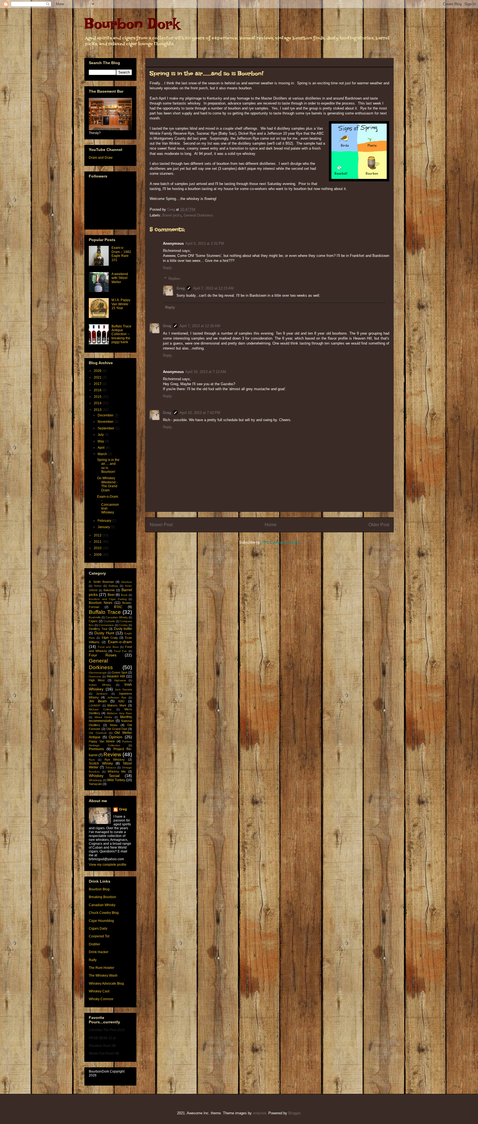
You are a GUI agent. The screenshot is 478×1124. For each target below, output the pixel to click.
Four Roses (102, 655)
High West (97, 680)
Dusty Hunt (104, 633)
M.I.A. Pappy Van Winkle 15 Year (120, 304)
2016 (98, 390)
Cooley (123, 625)
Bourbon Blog (99, 889)
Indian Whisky (100, 684)
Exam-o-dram (120, 642)
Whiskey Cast (99, 991)
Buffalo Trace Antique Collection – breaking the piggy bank (121, 334)
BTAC (118, 607)
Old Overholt (97, 732)
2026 (98, 371)
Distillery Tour (98, 628)
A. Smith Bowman (101, 581)
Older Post (378, 524)
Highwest (120, 680)
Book (124, 594)
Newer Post (161, 524)
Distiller (94, 944)
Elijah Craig (110, 637)
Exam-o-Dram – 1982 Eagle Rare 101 (121, 254)
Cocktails (109, 621)
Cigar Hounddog (101, 921)
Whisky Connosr (101, 999)
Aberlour (126, 581)
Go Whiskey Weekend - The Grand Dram (107, 484)
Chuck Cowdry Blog (104, 913)
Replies (174, 279)
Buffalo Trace (105, 612)
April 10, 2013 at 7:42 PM (200, 413)
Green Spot (119, 672)
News (114, 725)
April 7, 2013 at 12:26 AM (200, 326)
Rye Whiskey (115, 759)
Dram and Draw (101, 158)
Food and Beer (108, 646)
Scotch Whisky (101, 763)
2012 (98, 535)
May (101, 441)
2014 (98, 403)
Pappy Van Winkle (102, 741)
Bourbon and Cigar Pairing (108, 599)
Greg (180, 288)
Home (271, 524)
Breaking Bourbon (102, 897)
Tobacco (110, 767)
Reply (167, 268)
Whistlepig (95, 780)
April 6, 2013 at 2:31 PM (204, 243)
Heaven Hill (116, 676)
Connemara (106, 625)
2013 (98, 410)
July (101, 435)
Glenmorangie (98, 672)
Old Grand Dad (116, 729)
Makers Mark (116, 705)
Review (112, 754)
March (103, 454)
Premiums (96, 749)
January (104, 527)
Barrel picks (171, 215)
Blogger (294, 1113)
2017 (98, 384)
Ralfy (93, 960)
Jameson (102, 693)
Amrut (98, 585)
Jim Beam (98, 701)
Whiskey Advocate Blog (106, 983)
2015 (98, 397)
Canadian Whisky (117, 617)
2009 (98, 555)
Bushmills (95, 617)
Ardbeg (113, 585)
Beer (111, 595)
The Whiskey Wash (103, 975)
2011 (98, 542)
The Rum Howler (101, 968)
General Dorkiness (198, 215)
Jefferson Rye (116, 697)
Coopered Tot (99, 936)
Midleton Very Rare (119, 713)
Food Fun (120, 651)
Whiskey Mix (117, 771)
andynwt (259, 1113)
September (106, 428)
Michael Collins (100, 709)
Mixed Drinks (103, 717)
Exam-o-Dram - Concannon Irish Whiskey (108, 505)
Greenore (95, 676)
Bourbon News (100, 603)
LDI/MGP (94, 705)
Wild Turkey (116, 780)
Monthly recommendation (110, 719)
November (106, 422)
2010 (98, 548)
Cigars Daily (98, 928)
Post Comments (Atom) (281, 542)
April (101, 448)
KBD (121, 701)
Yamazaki (95, 784)
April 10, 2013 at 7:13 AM (205, 372)
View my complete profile (107, 865)
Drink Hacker (98, 952)
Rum (92, 759)
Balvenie (109, 590)
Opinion (115, 737)
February (105, 521)
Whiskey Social (104, 775)
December (106, 415)
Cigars (93, 621)
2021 (98, 377)
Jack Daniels (123, 689)
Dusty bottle (123, 629)
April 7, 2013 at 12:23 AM (213, 288)
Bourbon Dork (132, 23)
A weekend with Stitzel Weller (119, 278)
